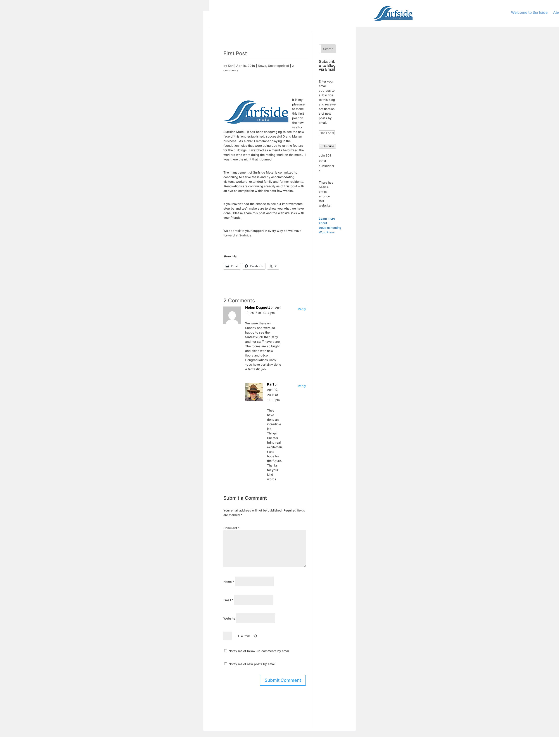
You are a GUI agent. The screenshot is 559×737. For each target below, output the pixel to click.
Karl (230, 65)
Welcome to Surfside (529, 13)
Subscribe (327, 146)
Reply (302, 309)
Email (228, 600)
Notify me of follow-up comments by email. (259, 651)
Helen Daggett (257, 307)
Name (228, 582)
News (262, 65)
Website (229, 618)
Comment (231, 528)
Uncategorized (278, 65)
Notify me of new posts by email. (252, 664)
